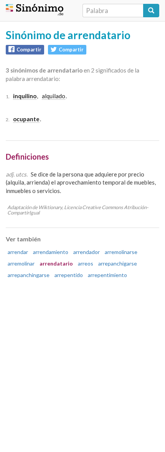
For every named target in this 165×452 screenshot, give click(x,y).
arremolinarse (121, 252)
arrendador (86, 252)
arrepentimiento (107, 275)
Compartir (28, 49)
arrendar (18, 252)
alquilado (53, 95)
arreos (85, 263)
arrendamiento (50, 252)
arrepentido (68, 275)
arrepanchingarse (29, 275)
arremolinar (21, 263)
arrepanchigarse (117, 263)
